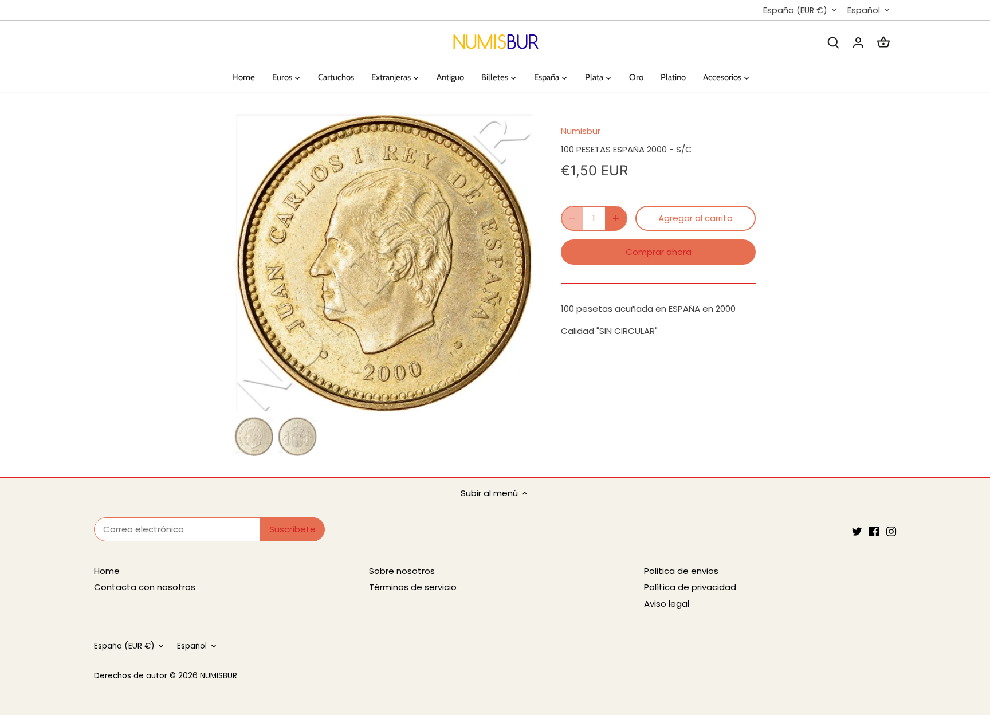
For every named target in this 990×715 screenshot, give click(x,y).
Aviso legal (666, 604)
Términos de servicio (413, 587)
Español (863, 10)
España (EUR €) (795, 10)
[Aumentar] (616, 218)
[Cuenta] (858, 42)
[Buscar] (833, 42)
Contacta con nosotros (144, 587)
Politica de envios (681, 571)
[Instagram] (891, 531)
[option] (383, 262)
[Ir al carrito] (883, 42)
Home (107, 571)
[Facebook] (874, 531)
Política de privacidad (690, 587)
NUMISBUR (218, 675)
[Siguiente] (516, 263)
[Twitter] (857, 531)
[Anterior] (251, 263)
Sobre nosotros (402, 571)
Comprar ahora (659, 252)
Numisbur (580, 131)
